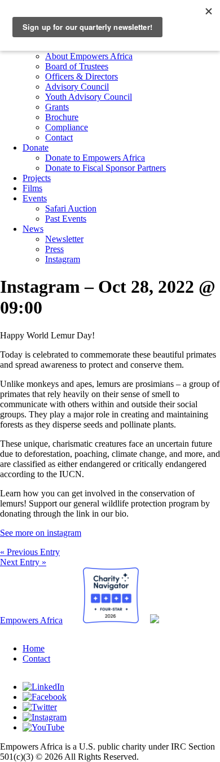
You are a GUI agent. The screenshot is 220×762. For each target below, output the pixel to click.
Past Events (65, 218)
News (33, 229)
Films (32, 188)
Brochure (61, 117)
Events (35, 198)
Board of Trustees (76, 66)
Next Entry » (23, 562)
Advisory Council (77, 86)
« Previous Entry (30, 552)
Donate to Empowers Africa (95, 157)
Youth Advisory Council (88, 97)
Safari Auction (70, 208)
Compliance (66, 127)
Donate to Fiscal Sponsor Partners (105, 168)
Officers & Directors (81, 76)
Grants (57, 107)
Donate (36, 147)
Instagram (62, 259)
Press (54, 249)
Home (34, 648)
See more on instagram (40, 533)
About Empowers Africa (89, 56)
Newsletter (64, 239)
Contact (59, 137)
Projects (37, 178)
